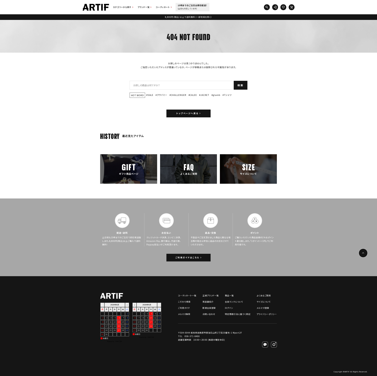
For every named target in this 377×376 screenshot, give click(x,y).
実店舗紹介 (208, 301)
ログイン (229, 307)
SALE (150, 94)
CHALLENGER (178, 94)
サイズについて (264, 301)
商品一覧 (229, 295)
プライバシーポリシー (267, 314)
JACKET (204, 94)
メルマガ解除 (184, 314)
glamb (216, 94)
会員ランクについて (234, 301)
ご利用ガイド (184, 307)
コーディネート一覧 (187, 295)
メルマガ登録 (263, 307)
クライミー (162, 94)
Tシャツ (228, 94)
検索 (240, 85)
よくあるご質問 (264, 295)
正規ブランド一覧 (210, 295)
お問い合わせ (208, 314)
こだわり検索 (184, 301)
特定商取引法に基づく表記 (237, 314)
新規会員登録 (209, 307)
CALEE (193, 94)
